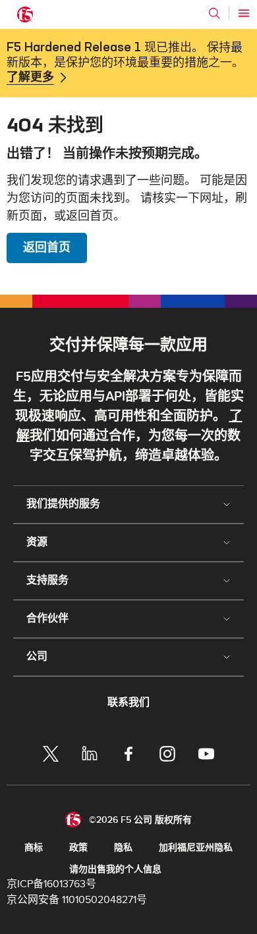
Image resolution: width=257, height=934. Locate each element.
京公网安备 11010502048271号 (77, 899)
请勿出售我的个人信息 (115, 869)
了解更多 (30, 78)
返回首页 (47, 248)
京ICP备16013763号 (51, 884)
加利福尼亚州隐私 (196, 847)
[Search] (214, 13)
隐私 (123, 847)
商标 (33, 847)
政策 (78, 847)
